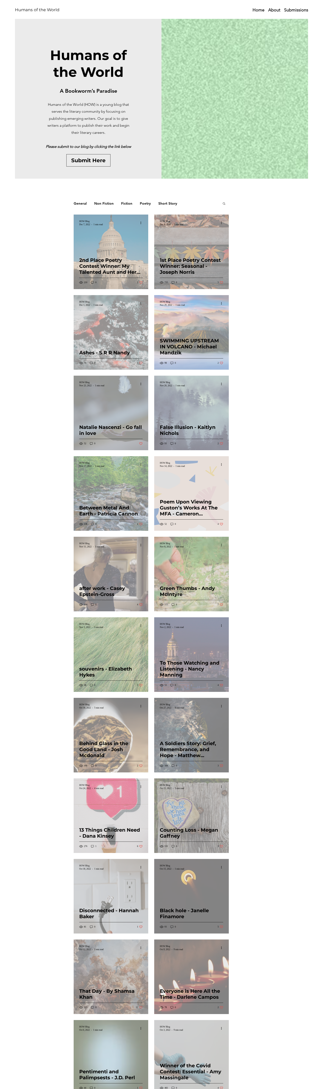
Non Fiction (104, 203)
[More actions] (142, 223)
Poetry (145, 203)
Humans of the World (37, 9)
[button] (224, 204)
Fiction (126, 203)
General (80, 203)
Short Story (167, 203)
